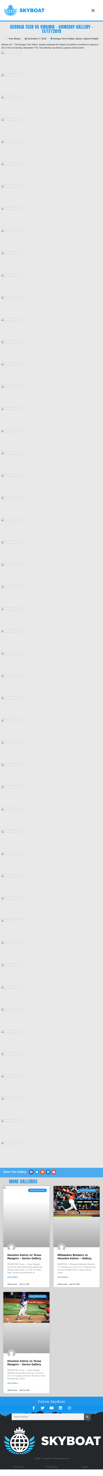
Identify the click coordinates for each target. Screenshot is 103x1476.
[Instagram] (69, 1408)
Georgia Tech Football (63, 39)
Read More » (13, 1277)
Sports (78, 39)
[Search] (87, 1416)
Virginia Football (90, 39)
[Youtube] (51, 1408)
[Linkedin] (60, 1408)
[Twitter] (42, 1408)
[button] (93, 10)
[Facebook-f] (33, 1408)
